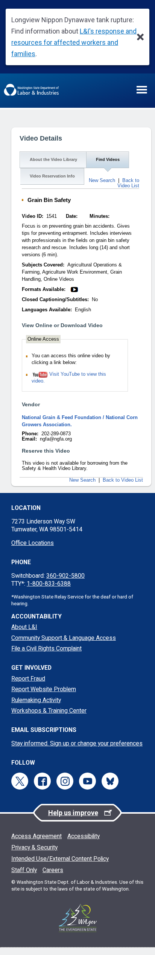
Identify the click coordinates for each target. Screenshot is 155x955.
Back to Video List (128, 183)
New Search (102, 180)
